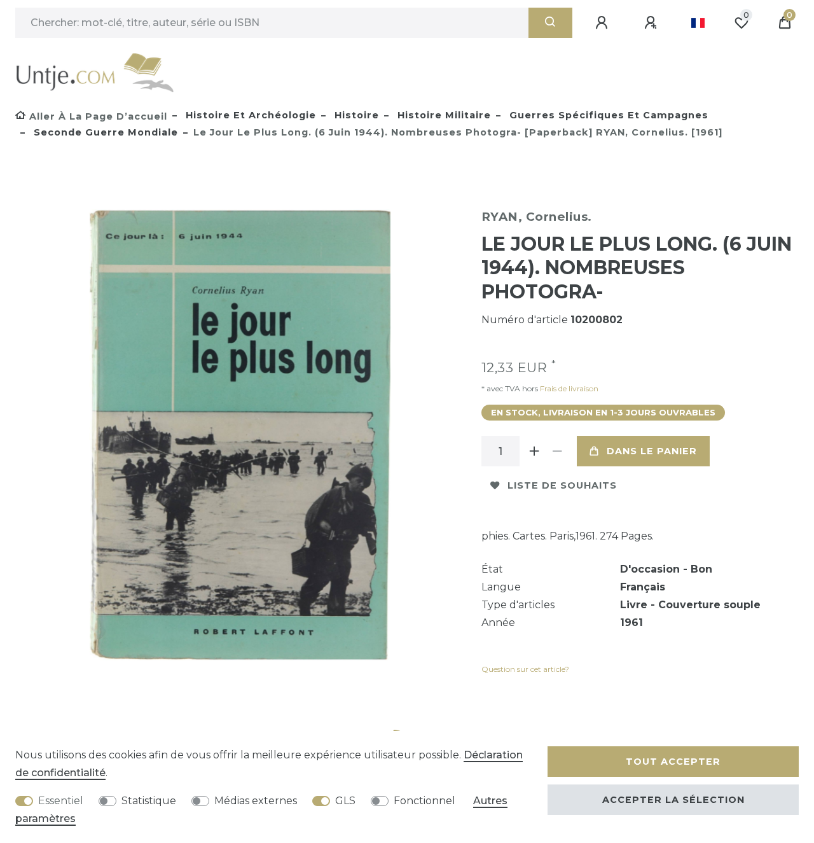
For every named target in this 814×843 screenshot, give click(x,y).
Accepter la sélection (673, 799)
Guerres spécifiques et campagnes (607, 115)
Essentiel (60, 801)
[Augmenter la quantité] (534, 451)
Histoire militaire (442, 115)
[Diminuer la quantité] (557, 451)
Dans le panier (652, 451)
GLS (345, 801)
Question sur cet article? (525, 669)
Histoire (355, 115)
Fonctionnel (424, 801)
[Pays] (698, 23)
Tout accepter (673, 761)
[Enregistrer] (652, 23)
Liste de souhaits (562, 485)
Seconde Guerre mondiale (104, 132)
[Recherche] (550, 23)
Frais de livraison (568, 388)
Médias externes (255, 801)
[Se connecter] (603, 23)
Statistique (148, 801)
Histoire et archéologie (249, 115)
